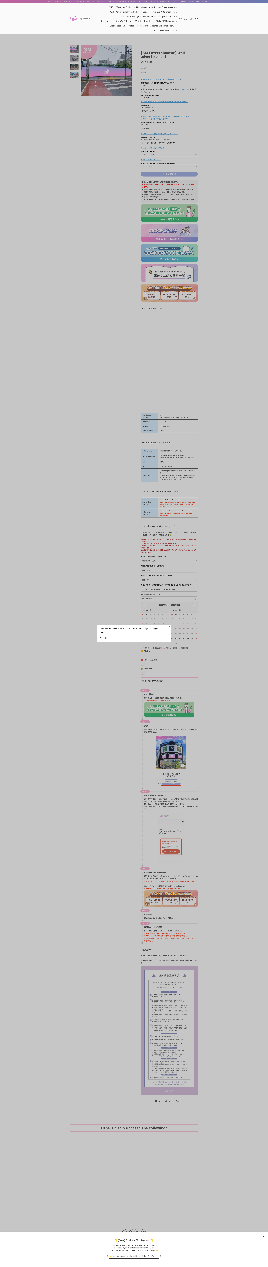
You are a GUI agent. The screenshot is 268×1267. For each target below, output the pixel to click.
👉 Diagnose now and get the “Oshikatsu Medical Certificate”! (134, 1256)
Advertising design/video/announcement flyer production (149, 16)
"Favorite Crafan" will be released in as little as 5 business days (146, 7)
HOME (110, 7)
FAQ (175, 30)
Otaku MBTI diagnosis (166, 21)
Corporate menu (161, 30)
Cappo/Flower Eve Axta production (160, 11)
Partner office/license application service (157, 25)
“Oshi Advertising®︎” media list (124, 11)
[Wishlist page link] (180, 19)
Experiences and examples (122, 25)
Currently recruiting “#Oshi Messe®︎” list (121, 21)
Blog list (148, 21)
